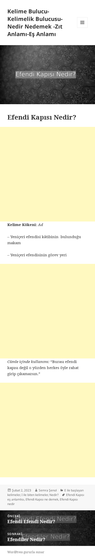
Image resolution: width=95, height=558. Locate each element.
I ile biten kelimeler (35, 495)
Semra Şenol (48, 490)
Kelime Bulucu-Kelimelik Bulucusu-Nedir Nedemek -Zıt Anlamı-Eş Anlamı (35, 22)
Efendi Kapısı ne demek (42, 499)
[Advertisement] (47, 174)
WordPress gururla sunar (25, 552)
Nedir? (54, 495)
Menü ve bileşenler (82, 27)
